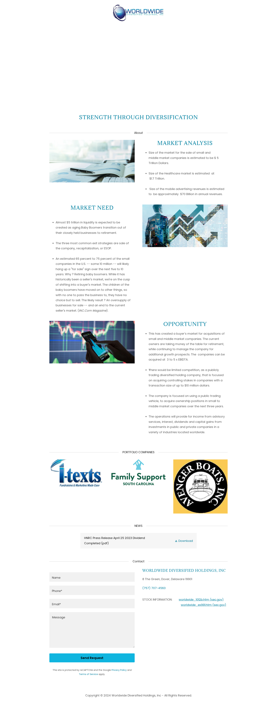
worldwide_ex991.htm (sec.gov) (203, 605)
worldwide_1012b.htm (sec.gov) (201, 600)
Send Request (92, 658)
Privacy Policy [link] (119, 670)
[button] (184, 540)
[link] (138, 12)
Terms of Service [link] (88, 674)
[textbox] (92, 577)
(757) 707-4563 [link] (154, 588)
